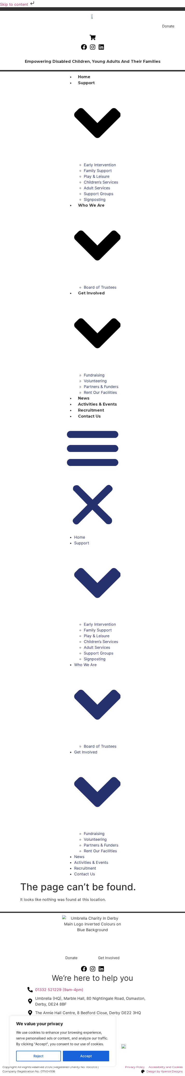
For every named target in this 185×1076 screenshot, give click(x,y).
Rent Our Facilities (100, 392)
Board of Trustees (100, 287)
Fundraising (94, 375)
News (83, 398)
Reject (38, 1056)
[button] (93, 476)
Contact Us (89, 416)
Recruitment (91, 410)
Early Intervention (100, 164)
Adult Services (97, 187)
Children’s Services (101, 182)
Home (84, 77)
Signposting (95, 199)
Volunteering (95, 380)
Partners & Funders (101, 386)
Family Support (98, 170)
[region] (63, 1041)
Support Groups (98, 193)
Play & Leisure (96, 176)
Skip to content (14, 4)
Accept (86, 1056)
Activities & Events (97, 404)
